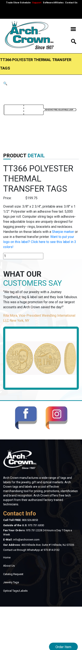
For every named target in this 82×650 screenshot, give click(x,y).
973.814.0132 (52, 549)
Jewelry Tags (11, 582)
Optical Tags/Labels (15, 590)
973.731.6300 (36, 525)
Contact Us (71, 2)
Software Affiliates (53, 2)
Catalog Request (13, 574)
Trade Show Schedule (18, 2)
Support (36, 2)
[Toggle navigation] (73, 30)
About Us (9, 565)
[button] (5, 83)
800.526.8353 (30, 520)
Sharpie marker (63, 232)
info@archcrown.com (26, 539)
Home (7, 557)
